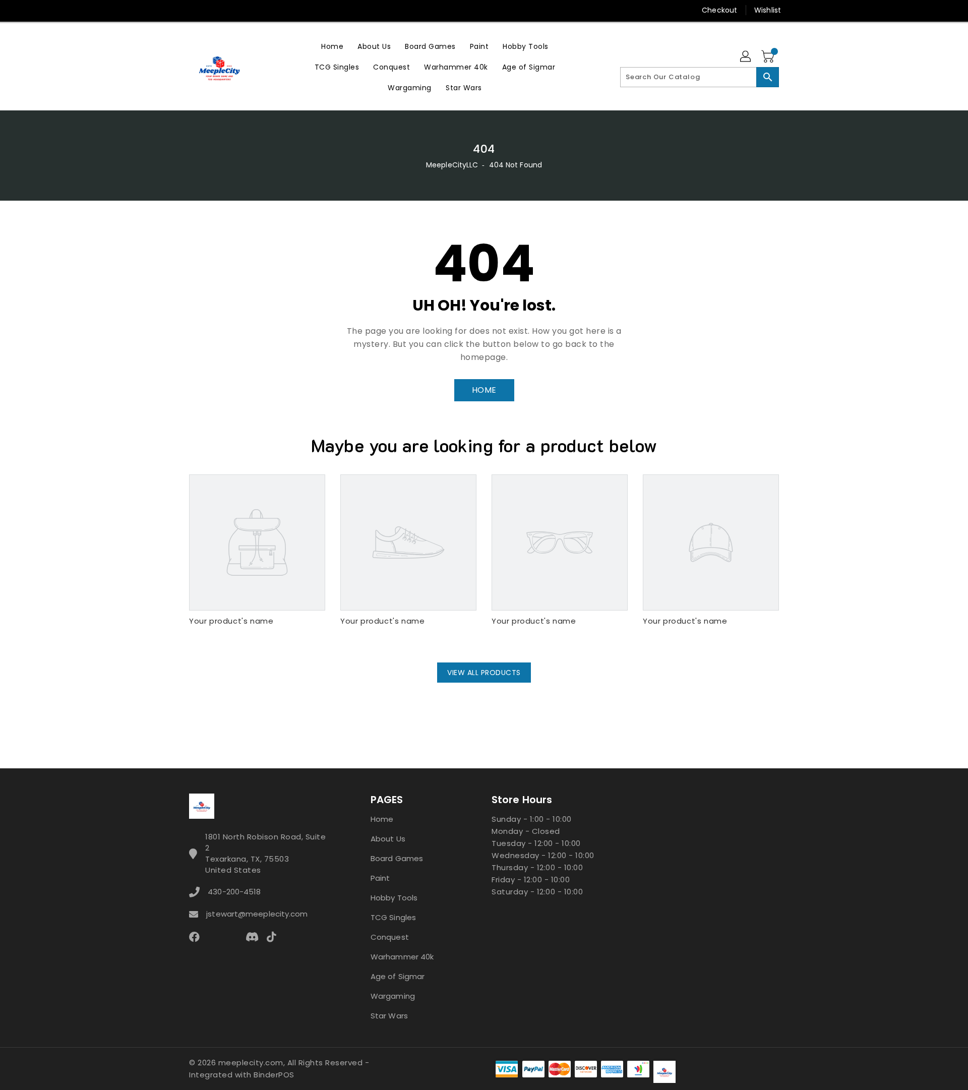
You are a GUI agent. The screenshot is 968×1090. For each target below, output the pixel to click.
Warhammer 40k (402, 956)
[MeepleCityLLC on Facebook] (175, 10)
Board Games (397, 858)
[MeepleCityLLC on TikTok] (309, 10)
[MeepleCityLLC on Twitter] (194, 10)
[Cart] (769, 57)
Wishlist (767, 10)
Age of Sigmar (398, 976)
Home (382, 819)
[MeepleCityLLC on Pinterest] (213, 10)
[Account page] (746, 57)
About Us (388, 838)
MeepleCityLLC (452, 165)
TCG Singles (393, 917)
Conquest (390, 937)
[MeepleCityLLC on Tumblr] (251, 10)
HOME (484, 390)
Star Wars (389, 1015)
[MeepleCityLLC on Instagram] (232, 10)
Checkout (719, 10)
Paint (380, 878)
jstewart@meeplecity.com (257, 914)
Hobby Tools (394, 897)
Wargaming (393, 996)
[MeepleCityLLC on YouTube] (271, 10)
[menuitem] (332, 46)
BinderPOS (274, 1074)
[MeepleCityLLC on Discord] (290, 10)
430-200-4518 (234, 891)
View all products (484, 673)
